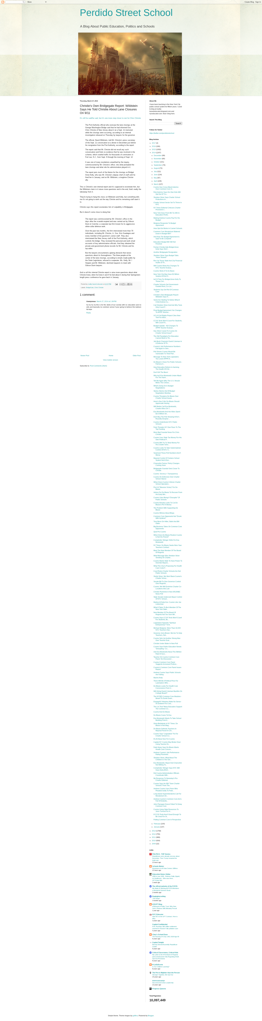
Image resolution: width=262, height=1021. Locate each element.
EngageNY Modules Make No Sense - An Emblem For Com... (168, 703)
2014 (154, 153)
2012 (154, 834)
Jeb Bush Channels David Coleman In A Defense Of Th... (168, 342)
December (158, 155)
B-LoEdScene (157, 965)
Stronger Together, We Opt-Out (162, 975)
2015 (154, 149)
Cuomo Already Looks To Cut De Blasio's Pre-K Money (166, 504)
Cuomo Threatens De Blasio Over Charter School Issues (166, 397)
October (157, 162)
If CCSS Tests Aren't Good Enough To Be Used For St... (167, 815)
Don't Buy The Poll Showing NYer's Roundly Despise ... (166, 418)
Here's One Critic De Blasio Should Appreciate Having (166, 402)
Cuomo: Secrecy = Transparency (166, 474)
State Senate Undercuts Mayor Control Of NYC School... (168, 598)
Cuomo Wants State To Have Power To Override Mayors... (168, 562)
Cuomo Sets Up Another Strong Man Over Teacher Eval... (167, 639)
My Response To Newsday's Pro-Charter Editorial (166, 779)
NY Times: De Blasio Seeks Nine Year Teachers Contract (168, 546)
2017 (154, 143)
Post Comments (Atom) (98, 366)
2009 (154, 844)
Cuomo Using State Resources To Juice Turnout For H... (166, 810)
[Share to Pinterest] (131, 284)
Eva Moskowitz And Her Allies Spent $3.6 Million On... (167, 413)
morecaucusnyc (158, 981)
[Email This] (120, 284)
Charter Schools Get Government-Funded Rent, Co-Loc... (166, 285)
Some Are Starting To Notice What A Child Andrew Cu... (167, 301)
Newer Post (85, 356)
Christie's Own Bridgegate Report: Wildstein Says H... (166, 296)
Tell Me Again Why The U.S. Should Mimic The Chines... (167, 382)
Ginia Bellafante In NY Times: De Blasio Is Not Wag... (166, 724)
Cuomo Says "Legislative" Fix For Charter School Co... (166, 735)
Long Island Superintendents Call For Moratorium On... (167, 795)
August (156, 168)
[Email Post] (116, 284)
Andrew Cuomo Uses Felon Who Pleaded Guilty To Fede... (166, 789)
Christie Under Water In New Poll (166, 643)
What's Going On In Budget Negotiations (163, 387)
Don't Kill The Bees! (161, 372)
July (155, 171)
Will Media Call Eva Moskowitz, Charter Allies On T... (165, 407)
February (157, 824)
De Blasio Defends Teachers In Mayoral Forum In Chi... (165, 730)
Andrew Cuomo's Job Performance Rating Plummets (166, 753)
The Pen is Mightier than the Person (166, 973)
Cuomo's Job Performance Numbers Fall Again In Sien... (167, 347)
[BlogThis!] (123, 284)
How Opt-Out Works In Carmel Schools (168, 228)
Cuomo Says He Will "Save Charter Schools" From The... (167, 784)
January (157, 827)
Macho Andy (158, 678)
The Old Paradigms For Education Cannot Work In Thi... (166, 337)
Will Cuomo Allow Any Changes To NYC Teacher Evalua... (166, 267)
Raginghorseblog (159, 896)
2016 (154, 146)
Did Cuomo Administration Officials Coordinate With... (166, 774)
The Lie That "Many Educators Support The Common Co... (168, 708)
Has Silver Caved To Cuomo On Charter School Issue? (165, 332)
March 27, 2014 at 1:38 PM (106, 301)
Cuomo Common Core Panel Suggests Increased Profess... (166, 663)
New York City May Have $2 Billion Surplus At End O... (166, 275)
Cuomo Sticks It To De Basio (164, 271)
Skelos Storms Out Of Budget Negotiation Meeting (164, 392)
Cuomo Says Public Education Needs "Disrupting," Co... (167, 648)
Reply (88, 313)
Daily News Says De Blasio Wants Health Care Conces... (166, 748)
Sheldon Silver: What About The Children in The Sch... (165, 759)
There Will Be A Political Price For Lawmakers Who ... (166, 682)
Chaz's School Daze (160, 935)
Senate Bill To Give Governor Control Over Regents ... (167, 582)
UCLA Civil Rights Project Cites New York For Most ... (167, 316)
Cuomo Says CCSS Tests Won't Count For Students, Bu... (168, 619)
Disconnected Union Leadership (162, 983)
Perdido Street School (126, 12)
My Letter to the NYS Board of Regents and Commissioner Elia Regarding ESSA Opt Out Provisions (165, 957)
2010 (154, 841)
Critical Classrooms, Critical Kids (165, 953)
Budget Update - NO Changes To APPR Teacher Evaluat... (166, 327)
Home (111, 356)
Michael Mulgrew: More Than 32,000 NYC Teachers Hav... (167, 629)
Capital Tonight (158, 942)
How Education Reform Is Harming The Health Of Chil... (166, 368)
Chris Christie (98, 287)
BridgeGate (90, 287)
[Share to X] (126, 284)
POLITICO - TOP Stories (161, 854)
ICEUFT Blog (157, 904)
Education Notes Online (161, 874)
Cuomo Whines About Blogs (164, 513)
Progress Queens (159, 989)
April (156, 181)
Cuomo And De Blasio (162, 712)
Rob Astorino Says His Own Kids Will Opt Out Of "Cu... (167, 193)
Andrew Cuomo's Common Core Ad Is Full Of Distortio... (167, 800)
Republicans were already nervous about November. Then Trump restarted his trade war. (165, 858)
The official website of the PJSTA (165, 886)
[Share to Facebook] (128, 284)
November (158, 159)
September (158, 165)
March (156, 184)
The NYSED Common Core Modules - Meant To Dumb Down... (168, 697)
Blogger (151, 1016)
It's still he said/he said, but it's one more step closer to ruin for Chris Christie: (110, 118)
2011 (154, 837)
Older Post (137, 356)
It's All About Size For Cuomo (164, 739)
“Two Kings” (156, 898)
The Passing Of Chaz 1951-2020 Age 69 (165, 936)
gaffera (135, 1016)
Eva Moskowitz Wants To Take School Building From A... (167, 719)
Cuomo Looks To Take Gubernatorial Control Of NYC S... (167, 449)
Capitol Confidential (159, 924)
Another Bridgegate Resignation (165, 252)
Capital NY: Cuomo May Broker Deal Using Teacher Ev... (167, 743)
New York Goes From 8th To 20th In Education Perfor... (167, 214)
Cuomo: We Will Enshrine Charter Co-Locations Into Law (168, 587)
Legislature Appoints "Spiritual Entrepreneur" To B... (165, 624)
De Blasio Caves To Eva (162, 715)
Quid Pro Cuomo (160, 532)
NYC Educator (157, 914)
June (156, 175)
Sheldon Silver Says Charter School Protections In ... (167, 198)
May (155, 178)
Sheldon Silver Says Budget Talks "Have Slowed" (166, 256)
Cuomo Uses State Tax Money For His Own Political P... (168, 438)
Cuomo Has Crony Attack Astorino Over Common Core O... (166, 188)
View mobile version (110, 360)
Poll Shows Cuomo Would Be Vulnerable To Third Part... (164, 353)
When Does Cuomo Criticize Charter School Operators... (167, 483)
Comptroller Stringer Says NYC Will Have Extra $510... (167, 769)
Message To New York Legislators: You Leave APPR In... (166, 358)
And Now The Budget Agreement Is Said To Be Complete (166, 238)
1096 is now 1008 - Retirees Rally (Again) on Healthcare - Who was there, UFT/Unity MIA (166, 878)
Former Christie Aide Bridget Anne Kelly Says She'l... (166, 248)
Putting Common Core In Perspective (167, 820)
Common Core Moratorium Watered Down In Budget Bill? (167, 232)
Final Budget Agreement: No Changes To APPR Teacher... (168, 311)
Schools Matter (158, 866)
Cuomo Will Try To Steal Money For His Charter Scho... (167, 444)
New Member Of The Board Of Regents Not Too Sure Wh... (165, 613)
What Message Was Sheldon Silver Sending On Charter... (167, 557)
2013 (154, 831)
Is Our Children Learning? (160, 967)
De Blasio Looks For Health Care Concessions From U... (166, 687)
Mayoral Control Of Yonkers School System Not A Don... (166, 459)
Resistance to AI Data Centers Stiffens (165, 868)
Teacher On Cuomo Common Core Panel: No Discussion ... (166, 658)
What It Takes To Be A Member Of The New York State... (167, 608)
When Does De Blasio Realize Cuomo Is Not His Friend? (168, 536)
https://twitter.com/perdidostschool (161, 133)
